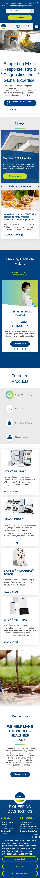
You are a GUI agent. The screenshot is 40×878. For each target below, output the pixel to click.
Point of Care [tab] (20, 409)
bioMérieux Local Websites (28, 827)
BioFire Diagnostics (26, 824)
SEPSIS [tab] (17, 349)
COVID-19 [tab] (25, 349)
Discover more (15, 176)
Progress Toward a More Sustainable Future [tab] (12, 109)
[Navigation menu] (36, 26)
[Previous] (2, 73)
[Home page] (3, 26)
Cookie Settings (20, 873)
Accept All (20, 859)
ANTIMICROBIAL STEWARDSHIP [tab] (20, 273)
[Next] (38, 73)
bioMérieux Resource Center (29, 829)
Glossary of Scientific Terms (29, 831)
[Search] (28, 27)
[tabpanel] (20, 547)
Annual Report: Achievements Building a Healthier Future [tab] (15, 109)
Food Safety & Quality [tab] (23, 423)
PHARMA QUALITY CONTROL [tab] (22, 349)
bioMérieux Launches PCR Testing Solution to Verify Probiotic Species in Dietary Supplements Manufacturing (20, 217)
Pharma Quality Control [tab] (24, 437)
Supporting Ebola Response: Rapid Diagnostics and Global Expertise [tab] (10, 109)
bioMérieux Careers (26, 822)
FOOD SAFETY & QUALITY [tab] (20, 349)
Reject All (20, 866)
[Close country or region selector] (37, 3)
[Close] (36, 836)
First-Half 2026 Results (17, 158)
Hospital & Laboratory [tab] (23, 395)
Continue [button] (20, 17)
